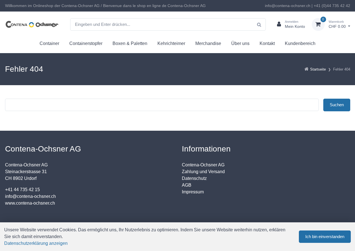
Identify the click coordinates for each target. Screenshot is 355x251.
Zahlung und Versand (203, 171)
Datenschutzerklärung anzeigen (36, 243)
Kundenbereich (300, 43)
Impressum (193, 191)
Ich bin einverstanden (324, 236)
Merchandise (208, 43)
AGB (186, 185)
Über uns (240, 43)
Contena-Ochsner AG (203, 164)
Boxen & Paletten (130, 43)
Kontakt (267, 43)
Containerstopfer (85, 43)
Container (49, 43)
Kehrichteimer (171, 43)
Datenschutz (194, 178)
